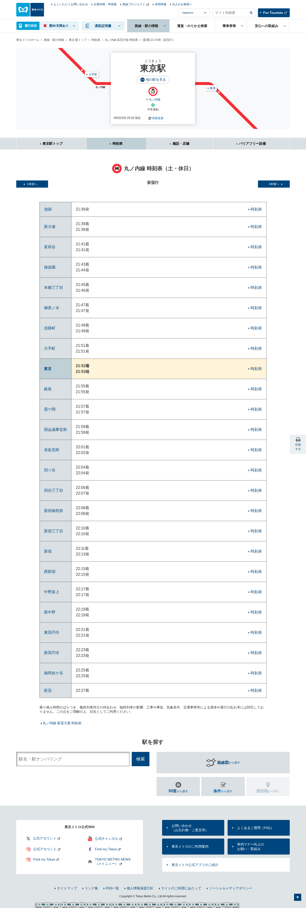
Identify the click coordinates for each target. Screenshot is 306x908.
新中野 (49, 612)
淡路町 (49, 328)
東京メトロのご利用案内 (190, 846)
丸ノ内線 (154, 99)
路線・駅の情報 (54, 40)
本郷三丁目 (53, 287)
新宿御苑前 (53, 511)
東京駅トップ (53, 143)
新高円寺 (51, 653)
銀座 (213, 88)
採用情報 (160, 4)
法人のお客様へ (182, 4)
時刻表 (96, 40)
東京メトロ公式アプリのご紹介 (195, 865)
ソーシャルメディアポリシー (230, 888)
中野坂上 (51, 592)
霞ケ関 (49, 409)
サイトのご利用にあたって (181, 888)
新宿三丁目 (53, 531)
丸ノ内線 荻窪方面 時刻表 (121, 40)
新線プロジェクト (133, 4)
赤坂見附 (51, 450)
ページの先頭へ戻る (297, 897)
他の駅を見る (156, 79)
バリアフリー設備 (252, 143)
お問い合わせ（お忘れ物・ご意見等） (190, 828)
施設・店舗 (181, 143)
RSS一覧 (112, 888)
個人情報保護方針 (140, 888)
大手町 (93, 74)
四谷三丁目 (53, 490)
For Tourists (273, 13)
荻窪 (48, 690)
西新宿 (49, 572)
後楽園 (49, 267)
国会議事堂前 (55, 430)
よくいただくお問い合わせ (71, 4)
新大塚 (49, 227)
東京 (48, 369)
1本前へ (32, 184)
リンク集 (91, 888)
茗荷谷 (49, 247)
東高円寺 (51, 632)
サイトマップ (67, 888)
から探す (228, 762)
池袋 (48, 209)
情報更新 (158, 118)
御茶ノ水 (51, 308)
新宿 (48, 551)
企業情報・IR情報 (105, 4)
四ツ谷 (49, 470)
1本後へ (274, 184)
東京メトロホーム (27, 40)
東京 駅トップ (78, 40)
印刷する (298, 447)
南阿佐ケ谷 (53, 673)
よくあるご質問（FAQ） (255, 828)
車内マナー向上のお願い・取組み (250, 846)
